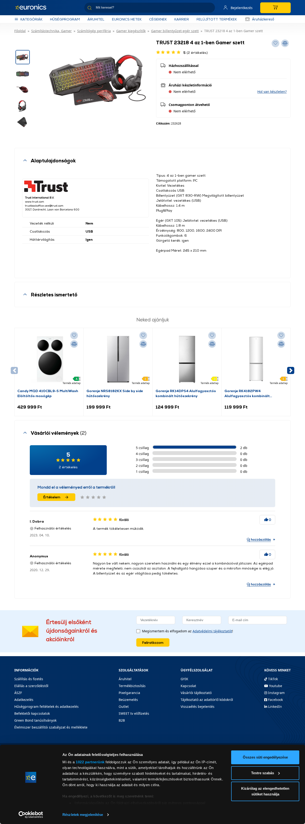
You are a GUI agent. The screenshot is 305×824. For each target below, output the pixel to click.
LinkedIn (274, 706)
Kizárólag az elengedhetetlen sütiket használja (265, 791)
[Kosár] (275, 7)
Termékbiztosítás (132, 686)
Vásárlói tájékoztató (196, 692)
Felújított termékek (217, 19)
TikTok (272, 679)
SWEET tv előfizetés (134, 713)
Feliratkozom (152, 642)
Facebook (275, 699)
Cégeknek (158, 19)
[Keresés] (209, 8)
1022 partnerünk (90, 762)
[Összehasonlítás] (74, 344)
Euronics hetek (127, 19)
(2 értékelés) (195, 52)
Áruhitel (95, 19)
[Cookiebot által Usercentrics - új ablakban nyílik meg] (31, 814)
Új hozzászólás (259, 539)
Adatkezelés (23, 699)
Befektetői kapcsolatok (32, 713)
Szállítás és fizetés (28, 679)
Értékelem (51, 497)
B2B (122, 720)
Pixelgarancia (129, 692)
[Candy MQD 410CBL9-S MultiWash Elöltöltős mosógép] (49, 359)
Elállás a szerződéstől (31, 686)
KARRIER (181, 19)
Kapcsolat (188, 686)
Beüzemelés (128, 699)
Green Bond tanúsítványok (35, 720)
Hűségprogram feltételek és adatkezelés (46, 706)
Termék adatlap (72, 383)
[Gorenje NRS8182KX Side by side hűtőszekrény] (118, 359)
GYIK (184, 679)
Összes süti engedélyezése (265, 757)
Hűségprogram (65, 19)
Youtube (275, 686)
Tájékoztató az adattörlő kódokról (207, 699)
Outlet (124, 706)
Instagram (276, 692)
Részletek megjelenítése (82, 815)
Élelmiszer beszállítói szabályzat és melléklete (50, 727)
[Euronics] (33, 7)
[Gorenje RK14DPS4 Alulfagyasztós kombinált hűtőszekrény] (187, 359)
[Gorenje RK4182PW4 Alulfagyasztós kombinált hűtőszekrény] (256, 359)
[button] (272, 91)
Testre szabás (262, 773)
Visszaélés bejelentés (197, 706)
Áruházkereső (263, 19)
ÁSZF (18, 692)
